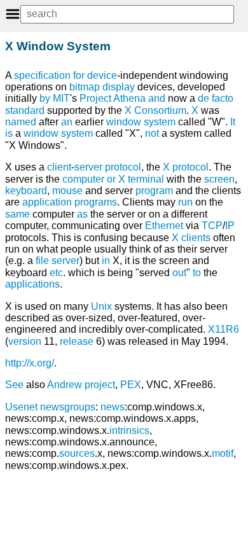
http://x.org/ (29, 363)
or (111, 179)
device (102, 75)
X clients (191, 237)
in (106, 260)
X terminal (141, 179)
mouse (67, 190)
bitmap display (102, 86)
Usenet (21, 406)
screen (219, 179)
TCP (212, 225)
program (154, 190)
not (152, 133)
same (17, 214)
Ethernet (164, 225)
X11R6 (223, 329)
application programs (69, 202)
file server (57, 260)
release (76, 341)
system (77, 133)
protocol (123, 167)
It (232, 121)
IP (230, 225)
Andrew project (81, 384)
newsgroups (67, 406)
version (24, 341)
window (41, 133)
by (44, 98)
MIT (61, 98)
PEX (130, 384)
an (66, 121)
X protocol (186, 167)
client (59, 167)
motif (222, 453)
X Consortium (155, 110)
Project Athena (112, 98)
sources (77, 453)
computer (83, 179)
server (88, 167)
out (179, 272)
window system (141, 121)
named (20, 121)
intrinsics (129, 430)
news (112, 406)
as (82, 214)
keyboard (26, 190)
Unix (101, 306)
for (79, 75)
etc (56, 272)
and (156, 98)
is (9, 133)
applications (32, 284)
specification (42, 75)
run (185, 202)
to (197, 272)
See (14, 384)
